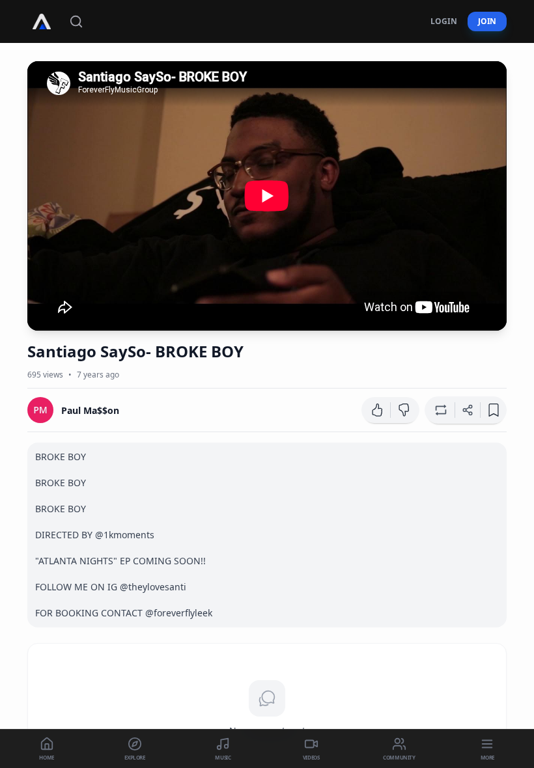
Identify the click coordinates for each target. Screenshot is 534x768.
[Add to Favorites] (494, 410)
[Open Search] (76, 21)
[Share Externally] (467, 410)
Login (443, 21)
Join (487, 21)
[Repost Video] (440, 410)
